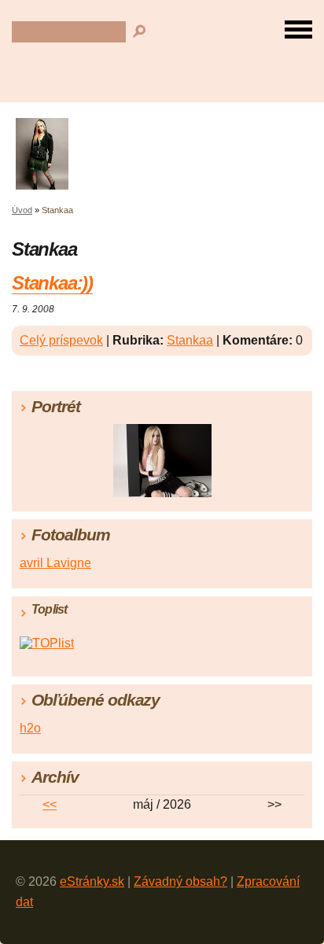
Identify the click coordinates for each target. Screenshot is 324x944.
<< (49, 804)
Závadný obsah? (180, 881)
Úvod (22, 210)
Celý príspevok (61, 340)
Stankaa (190, 340)
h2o (30, 728)
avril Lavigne (55, 563)
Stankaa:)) (52, 282)
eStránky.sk (92, 881)
